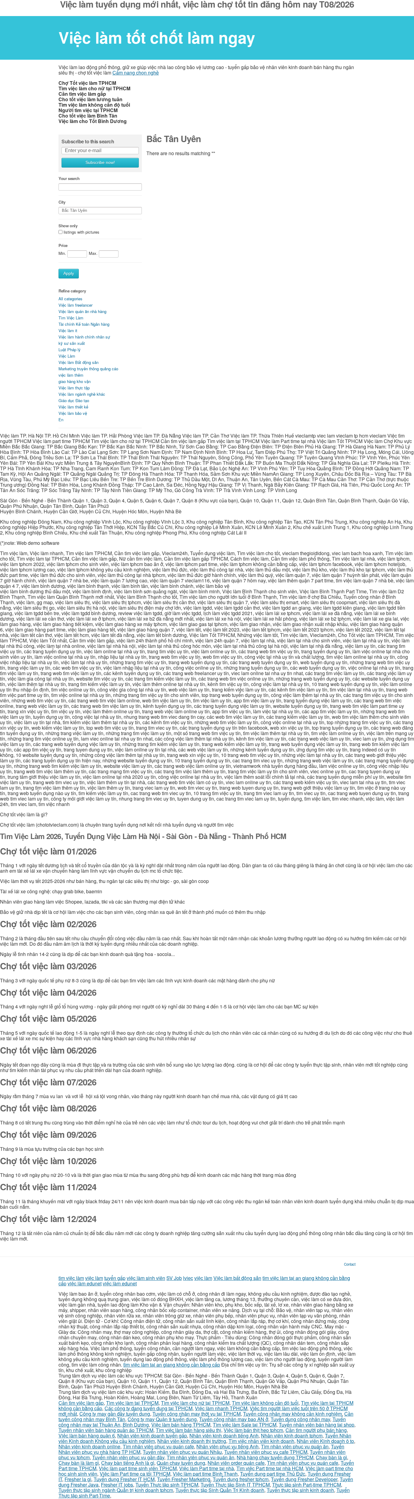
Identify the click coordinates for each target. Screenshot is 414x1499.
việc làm (94, 1277)
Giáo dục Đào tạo (73, 400)
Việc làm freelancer (75, 305)
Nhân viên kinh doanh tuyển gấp (152, 1435)
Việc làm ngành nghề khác (81, 394)
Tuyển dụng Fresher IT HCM (124, 1479)
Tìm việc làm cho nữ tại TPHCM (195, 1402)
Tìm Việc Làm (70, 318)
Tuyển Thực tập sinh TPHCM (166, 1484)
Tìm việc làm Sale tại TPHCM (244, 1424)
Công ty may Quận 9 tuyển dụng (162, 1419)
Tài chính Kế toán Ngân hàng (83, 324)
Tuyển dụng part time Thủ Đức (272, 1473)
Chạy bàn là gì (331, 1457)
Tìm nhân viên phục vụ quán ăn (295, 1446)
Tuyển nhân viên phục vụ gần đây (128, 1457)
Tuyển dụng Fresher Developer (304, 1479)
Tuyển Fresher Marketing (183, 1479)
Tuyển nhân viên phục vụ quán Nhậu (182, 1451)
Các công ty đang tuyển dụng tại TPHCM (148, 1408)
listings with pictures (81, 232)
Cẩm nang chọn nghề (135, 72)
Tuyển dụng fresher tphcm (241, 1479)
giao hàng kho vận (74, 381)
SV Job (174, 1277)
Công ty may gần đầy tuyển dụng (114, 1413)
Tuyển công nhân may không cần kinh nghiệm (292, 1413)
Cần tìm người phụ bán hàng (316, 1430)
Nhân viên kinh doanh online (89, 1446)
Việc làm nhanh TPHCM (221, 1408)
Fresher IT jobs (117, 1484)
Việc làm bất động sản (237, 1277)
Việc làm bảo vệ (72, 413)
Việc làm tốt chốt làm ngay (156, 37)
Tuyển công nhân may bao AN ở (233, 1419)
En (60, 419)
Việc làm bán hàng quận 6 (86, 1435)
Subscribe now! (100, 162)
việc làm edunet (85, 1283)
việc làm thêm (70, 375)
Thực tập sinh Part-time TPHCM (306, 1484)
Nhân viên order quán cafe (236, 1462)
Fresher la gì (78, 1479)
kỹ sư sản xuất (71, 343)
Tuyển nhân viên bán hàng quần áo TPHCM (105, 1430)
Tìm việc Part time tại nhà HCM (269, 1468)
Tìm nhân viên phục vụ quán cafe (158, 1446)
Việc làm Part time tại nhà (206, 1468)
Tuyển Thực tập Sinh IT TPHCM (235, 1484)
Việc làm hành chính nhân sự (84, 337)
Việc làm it (67, 330)
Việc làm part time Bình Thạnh (205, 1473)
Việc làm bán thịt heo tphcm (253, 1430)
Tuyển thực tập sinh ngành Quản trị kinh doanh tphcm (115, 1490)
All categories (70, 298)
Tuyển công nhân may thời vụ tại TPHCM (196, 1413)
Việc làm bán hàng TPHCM (180, 1424)
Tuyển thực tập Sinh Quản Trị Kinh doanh (219, 1490)
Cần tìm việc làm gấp (81, 1402)
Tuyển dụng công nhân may (300, 1419)
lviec (188, 1277)
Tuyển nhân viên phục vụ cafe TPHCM (265, 1451)
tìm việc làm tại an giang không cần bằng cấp (171, 1364)
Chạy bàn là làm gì (78, 1462)
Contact (350, 1264)
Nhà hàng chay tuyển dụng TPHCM (275, 1457)
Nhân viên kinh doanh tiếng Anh (224, 1435)
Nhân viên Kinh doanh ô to (325, 1440)
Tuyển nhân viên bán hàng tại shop (316, 1424)
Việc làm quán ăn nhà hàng (82, 311)
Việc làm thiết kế (73, 407)
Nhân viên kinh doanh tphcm (291, 1435)
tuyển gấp (114, 1277)
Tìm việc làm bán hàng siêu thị (188, 1430)
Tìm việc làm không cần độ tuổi (265, 1402)
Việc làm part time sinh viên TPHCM (138, 1468)
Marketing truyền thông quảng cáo (88, 368)
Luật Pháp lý (69, 349)
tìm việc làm (71, 1277)
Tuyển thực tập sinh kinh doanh (300, 1490)
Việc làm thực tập (74, 388)
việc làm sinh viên (146, 1277)
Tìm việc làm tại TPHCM (132, 1402)
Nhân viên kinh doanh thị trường (191, 1440)
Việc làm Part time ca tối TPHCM (135, 1473)
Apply (68, 273)
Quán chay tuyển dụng (181, 1462)
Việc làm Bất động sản (78, 362)
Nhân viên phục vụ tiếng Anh (227, 1446)
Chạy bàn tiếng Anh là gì (127, 1462)
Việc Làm (66, 356)
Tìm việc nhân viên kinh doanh (261, 1440)
